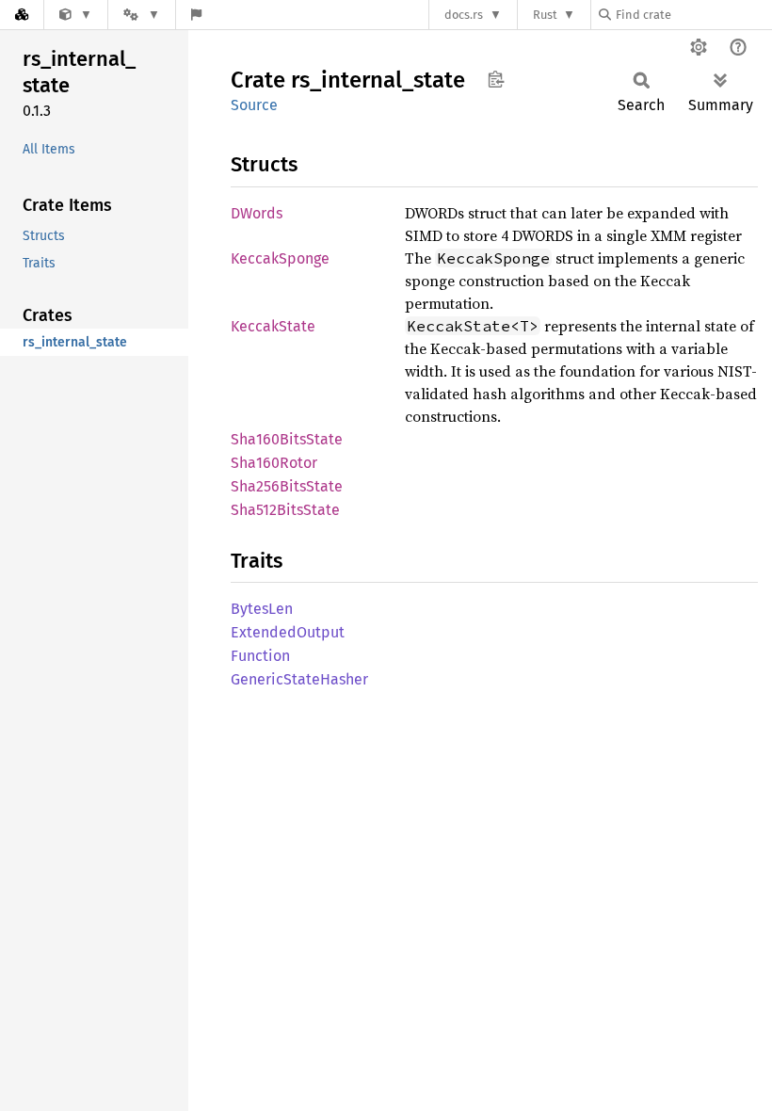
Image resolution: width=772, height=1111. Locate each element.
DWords (256, 213)
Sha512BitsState (285, 510)
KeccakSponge (280, 258)
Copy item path (495, 79)
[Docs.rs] (21, 14)
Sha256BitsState (287, 486)
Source (254, 105)
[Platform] (141, 14)
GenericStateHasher (299, 679)
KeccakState (273, 326)
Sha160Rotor (274, 463)
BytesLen (262, 609)
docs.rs (463, 15)
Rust (545, 15)
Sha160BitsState (287, 439)
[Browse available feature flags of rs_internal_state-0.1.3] (196, 14)
